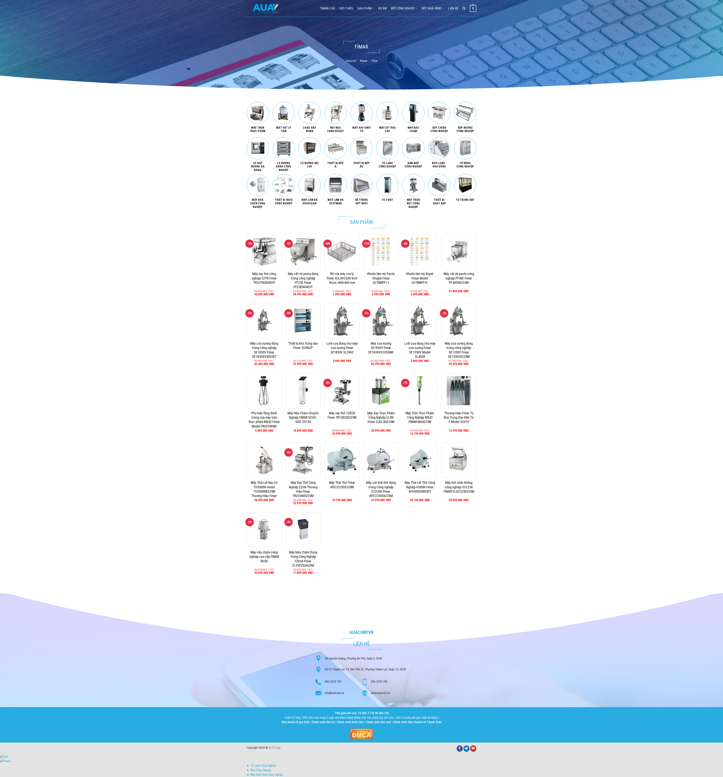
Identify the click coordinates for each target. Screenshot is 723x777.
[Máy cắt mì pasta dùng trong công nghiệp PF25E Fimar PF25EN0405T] (303, 251)
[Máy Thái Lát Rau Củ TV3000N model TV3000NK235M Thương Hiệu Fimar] (264, 460)
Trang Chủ (327, 8)
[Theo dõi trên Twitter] (466, 748)
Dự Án (382, 8)
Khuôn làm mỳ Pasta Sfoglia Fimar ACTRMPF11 (380, 278)
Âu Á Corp (275, 748)
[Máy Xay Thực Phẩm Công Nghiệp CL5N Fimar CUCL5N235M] (381, 390)
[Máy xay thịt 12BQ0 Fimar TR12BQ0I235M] (342, 390)
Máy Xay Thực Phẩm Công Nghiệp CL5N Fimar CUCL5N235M (381, 417)
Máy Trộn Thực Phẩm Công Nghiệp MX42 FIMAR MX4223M (420, 417)
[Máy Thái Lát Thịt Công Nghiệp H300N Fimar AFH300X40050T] (419, 460)
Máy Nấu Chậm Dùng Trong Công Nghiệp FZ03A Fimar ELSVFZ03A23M (303, 558)
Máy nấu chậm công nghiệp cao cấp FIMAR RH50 (264, 556)
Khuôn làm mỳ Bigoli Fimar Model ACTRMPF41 (419, 278)
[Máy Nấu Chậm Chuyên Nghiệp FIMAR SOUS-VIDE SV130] (303, 390)
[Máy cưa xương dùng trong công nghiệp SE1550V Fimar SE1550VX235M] (458, 321)
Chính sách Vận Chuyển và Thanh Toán (417, 722)
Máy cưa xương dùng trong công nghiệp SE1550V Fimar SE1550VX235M (459, 350)
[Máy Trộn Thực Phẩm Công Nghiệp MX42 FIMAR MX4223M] (419, 390)
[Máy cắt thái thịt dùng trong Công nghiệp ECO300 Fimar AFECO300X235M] (381, 460)
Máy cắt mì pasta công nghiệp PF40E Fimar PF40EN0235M (459, 278)
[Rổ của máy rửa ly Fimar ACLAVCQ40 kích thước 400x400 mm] (342, 251)
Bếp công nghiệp (403, 8)
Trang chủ (351, 61)
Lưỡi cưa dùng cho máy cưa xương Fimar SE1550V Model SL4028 (419, 350)
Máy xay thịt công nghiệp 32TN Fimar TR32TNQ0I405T (264, 278)
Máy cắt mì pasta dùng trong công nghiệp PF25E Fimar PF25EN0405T (303, 280)
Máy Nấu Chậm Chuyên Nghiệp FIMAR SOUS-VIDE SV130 (303, 417)
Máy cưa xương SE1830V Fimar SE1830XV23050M (381, 347)
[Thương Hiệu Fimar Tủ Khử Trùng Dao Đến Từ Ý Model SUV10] (458, 390)
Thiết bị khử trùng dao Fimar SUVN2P (303, 345)
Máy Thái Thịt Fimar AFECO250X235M (342, 485)
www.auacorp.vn (380, 693)
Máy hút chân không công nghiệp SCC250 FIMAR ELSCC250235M (459, 487)
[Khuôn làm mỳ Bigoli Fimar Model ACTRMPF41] (419, 251)
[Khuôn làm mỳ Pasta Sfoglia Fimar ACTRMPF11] (381, 251)
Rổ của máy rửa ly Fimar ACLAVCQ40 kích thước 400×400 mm (342, 278)
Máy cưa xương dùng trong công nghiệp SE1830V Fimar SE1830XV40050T (264, 350)
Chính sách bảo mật (378, 722)
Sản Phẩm (364, 8)
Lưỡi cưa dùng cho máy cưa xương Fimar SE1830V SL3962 (342, 347)
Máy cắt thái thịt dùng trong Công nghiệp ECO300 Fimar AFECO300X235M (381, 489)
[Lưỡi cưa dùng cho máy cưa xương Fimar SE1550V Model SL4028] (419, 321)
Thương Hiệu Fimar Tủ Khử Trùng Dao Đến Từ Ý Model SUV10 (459, 417)
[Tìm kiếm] (463, 8)
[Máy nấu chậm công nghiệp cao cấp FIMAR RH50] (264, 529)
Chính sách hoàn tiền (350, 722)
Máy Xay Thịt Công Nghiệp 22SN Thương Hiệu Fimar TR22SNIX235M (303, 489)
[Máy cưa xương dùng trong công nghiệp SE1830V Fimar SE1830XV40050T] (264, 321)
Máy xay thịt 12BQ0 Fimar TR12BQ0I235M (342, 415)
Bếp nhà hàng (432, 8)
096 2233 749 (333, 681)
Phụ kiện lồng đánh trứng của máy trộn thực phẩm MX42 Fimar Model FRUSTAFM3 (264, 419)
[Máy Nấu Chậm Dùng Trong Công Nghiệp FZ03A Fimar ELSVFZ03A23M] (303, 529)
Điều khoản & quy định (295, 722)
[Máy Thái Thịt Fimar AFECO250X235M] (342, 460)
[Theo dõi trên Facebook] (460, 748)
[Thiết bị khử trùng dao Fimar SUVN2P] (303, 321)
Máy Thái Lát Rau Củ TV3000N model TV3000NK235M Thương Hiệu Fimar (264, 489)
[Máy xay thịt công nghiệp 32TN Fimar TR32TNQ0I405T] (264, 251)
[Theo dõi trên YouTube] (473, 748)
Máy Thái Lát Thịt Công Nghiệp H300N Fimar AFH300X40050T (420, 487)
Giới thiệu (346, 8)
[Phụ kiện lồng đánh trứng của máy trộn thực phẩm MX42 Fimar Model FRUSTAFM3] (264, 390)
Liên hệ (453, 8)
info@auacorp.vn (334, 693)
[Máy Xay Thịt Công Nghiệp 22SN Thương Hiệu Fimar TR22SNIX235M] (303, 460)
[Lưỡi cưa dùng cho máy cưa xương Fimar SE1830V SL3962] (342, 321)
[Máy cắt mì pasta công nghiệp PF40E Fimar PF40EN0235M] (458, 251)
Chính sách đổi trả (324, 722)
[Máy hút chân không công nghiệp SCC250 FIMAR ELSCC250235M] (458, 460)
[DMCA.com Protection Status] (361, 733)
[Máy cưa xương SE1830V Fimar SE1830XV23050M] (381, 321)
